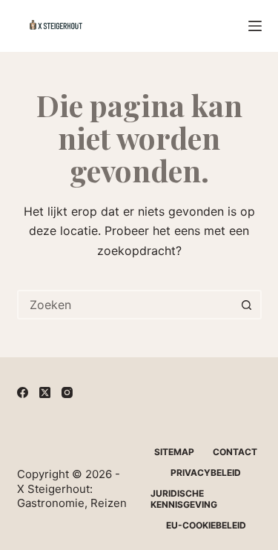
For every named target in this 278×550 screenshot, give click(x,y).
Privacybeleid (206, 472)
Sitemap (174, 451)
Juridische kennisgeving (183, 499)
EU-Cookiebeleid (206, 525)
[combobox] (126, 304)
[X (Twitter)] (44, 392)
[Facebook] (22, 392)
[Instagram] (67, 392)
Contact (235, 451)
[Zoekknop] (247, 304)
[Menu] (255, 26)
